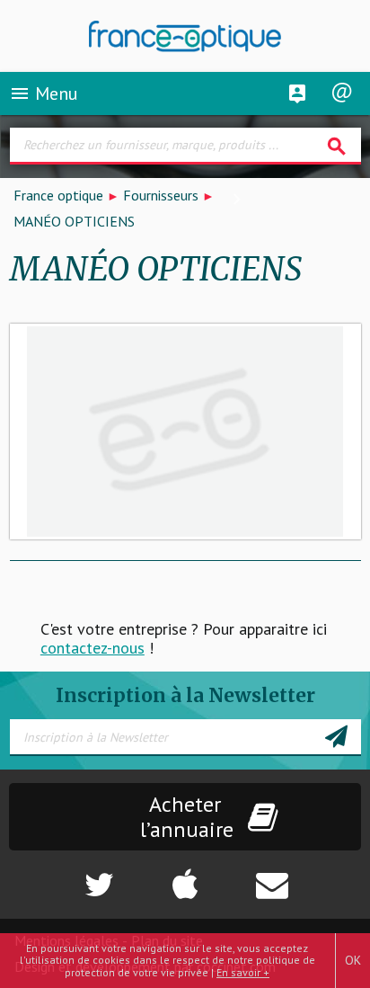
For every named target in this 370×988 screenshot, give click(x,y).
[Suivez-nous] (62, 875)
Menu (43, 93)
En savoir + (242, 972)
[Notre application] (185, 875)
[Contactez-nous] (308, 875)
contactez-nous (92, 647)
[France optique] (185, 36)
